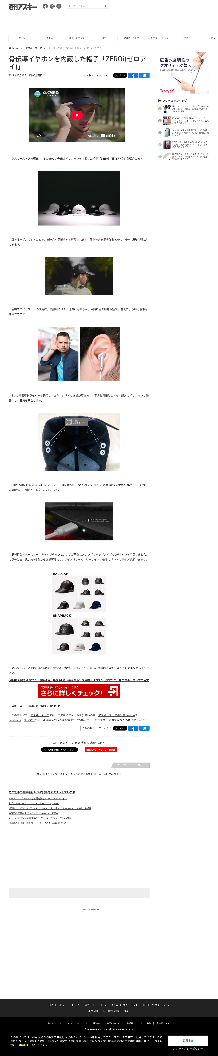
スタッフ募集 (145, 1023)
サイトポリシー (54, 1023)
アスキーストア (122, 38)
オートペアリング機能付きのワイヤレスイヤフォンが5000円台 (40, 818)
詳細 (24, 1045)
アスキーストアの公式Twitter (116, 715)
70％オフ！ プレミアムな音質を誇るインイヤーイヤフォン (38, 798)
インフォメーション (150, 38)
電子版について (164, 1023)
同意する (188, 1040)
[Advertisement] (109, 21)
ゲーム (13, 38)
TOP (177, 38)
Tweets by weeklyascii (90, 909)
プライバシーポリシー (77, 1023)
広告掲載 (129, 1023)
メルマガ (29, 720)
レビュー (204, 38)
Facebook (15, 720)
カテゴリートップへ (132, 765)
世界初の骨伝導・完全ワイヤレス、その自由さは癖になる (37, 823)
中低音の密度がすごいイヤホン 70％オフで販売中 (33, 813)
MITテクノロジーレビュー (118, 1010)
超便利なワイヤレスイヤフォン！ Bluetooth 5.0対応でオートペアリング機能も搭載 (50, 808)
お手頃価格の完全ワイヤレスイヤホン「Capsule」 (34, 803)
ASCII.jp (94, 1010)
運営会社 (97, 1023)
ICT (95, 38)
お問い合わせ (113, 1023)
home (15, 48)
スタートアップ (68, 38)
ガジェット (90, 1004)
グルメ (40, 38)
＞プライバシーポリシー (188, 1048)
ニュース (76, 1004)
